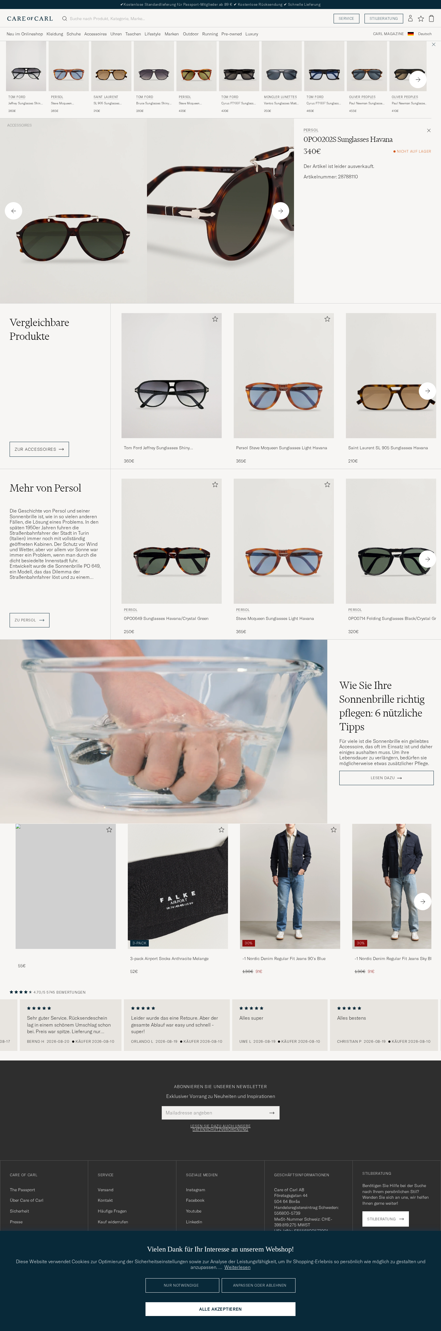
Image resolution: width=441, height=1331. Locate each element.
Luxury (251, 34)
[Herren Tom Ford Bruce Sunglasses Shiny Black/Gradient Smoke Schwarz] (154, 66)
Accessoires (95, 34)
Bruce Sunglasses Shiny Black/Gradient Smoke (152, 103)
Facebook (195, 1200)
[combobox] (425, 34)
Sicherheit (19, 1211)
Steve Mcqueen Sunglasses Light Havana (68, 103)
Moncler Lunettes (280, 97)
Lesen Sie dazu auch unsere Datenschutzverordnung (220, 1128)
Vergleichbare (39, 329)
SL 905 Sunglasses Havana (106, 103)
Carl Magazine (388, 34)
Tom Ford (17, 97)
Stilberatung (384, 18)
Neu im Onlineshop (25, 34)
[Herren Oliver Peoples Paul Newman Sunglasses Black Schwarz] (409, 66)
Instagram (195, 1189)
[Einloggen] (410, 18)
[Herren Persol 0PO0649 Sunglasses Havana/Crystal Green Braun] (172, 541)
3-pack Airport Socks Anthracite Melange (169, 958)
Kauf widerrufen (113, 1222)
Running (210, 34)
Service (346, 18)
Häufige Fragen (112, 1211)
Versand (105, 1189)
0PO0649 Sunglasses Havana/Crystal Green (166, 618)
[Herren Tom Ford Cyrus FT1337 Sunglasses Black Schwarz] (239, 66)
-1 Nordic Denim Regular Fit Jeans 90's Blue (284, 958)
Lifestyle (152, 34)
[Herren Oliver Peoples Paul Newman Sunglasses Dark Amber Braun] (367, 66)
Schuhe (74, 34)
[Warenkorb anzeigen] (431, 18)
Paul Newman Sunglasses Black (409, 103)
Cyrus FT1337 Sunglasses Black (238, 103)
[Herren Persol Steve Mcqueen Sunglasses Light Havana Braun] (69, 66)
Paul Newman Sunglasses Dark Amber (366, 103)
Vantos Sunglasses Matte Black (281, 103)
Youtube (193, 1211)
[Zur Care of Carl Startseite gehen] (30, 18)
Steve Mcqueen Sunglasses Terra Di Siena (196, 103)
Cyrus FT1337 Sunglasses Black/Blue (324, 103)
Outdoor (191, 34)
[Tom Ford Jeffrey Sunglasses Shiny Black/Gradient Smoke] (172, 442)
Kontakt (105, 1200)
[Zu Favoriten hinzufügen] (213, 320)
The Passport (22, 1189)
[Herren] (66, 886)
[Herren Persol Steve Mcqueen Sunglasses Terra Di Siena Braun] (196, 66)
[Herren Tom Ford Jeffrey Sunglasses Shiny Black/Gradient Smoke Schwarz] (26, 66)
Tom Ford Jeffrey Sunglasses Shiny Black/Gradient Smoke (157, 448)
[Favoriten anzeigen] (421, 19)
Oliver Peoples (362, 97)
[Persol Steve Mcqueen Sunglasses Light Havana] (284, 442)
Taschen (133, 34)
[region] (220, 1025)
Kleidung (54, 34)
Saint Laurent (106, 97)
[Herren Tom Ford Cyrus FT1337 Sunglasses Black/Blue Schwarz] (324, 66)
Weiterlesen (237, 1267)
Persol (57, 97)
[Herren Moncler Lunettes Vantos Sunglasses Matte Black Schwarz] (282, 66)
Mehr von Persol (45, 488)
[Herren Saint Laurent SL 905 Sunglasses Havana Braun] (111, 66)
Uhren (116, 34)
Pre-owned (231, 34)
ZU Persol (26, 620)
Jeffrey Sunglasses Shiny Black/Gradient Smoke (25, 103)
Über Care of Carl (27, 1200)
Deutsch (425, 34)
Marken (172, 34)
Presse (16, 1222)
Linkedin (194, 1222)
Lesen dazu (383, 778)
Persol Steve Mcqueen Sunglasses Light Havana (281, 447)
